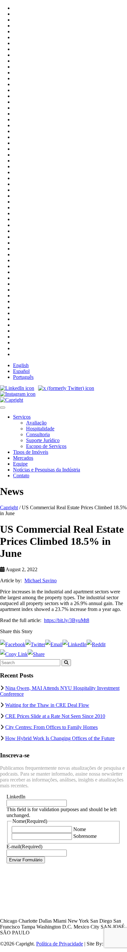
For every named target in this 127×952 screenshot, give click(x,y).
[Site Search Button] (66, 662)
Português (23, 377)
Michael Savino (40, 580)
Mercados (23, 458)
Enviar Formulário (25, 859)
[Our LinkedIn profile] (17, 388)
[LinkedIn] (75, 644)
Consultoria (38, 434)
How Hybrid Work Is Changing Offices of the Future (60, 738)
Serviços (22, 417)
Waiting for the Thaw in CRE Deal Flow (47, 705)
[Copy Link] (14, 654)
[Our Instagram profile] (17, 394)
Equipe (20, 464)
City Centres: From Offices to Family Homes (51, 727)
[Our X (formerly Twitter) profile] (66, 388)
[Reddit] (96, 644)
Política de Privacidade (59, 943)
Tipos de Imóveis (30, 452)
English (21, 365)
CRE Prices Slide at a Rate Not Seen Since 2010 (55, 716)
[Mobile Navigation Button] (2, 408)
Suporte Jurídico (43, 440)
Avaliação (36, 422)
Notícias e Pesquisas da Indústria (46, 469)
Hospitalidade (40, 428)
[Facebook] (12, 644)
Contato (21, 475)
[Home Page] (11, 400)
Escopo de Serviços (46, 446)
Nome (79, 829)
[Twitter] (35, 644)
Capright (9, 507)
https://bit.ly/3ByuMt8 (66, 620)
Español (21, 371)
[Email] (54, 644)
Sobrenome (85, 836)
